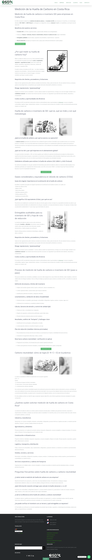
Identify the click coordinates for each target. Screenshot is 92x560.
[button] (89, 557)
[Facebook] (27, 555)
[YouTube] (29, 555)
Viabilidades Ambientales (52, 533)
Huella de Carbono (51, 534)
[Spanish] (16, 529)
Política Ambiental (51, 542)
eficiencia (61, 102)
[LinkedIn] (33, 555)
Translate (21, 533)
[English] (15, 529)
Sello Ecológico (50, 536)
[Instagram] (31, 555)
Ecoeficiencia (50, 538)
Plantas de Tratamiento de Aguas (54, 540)
